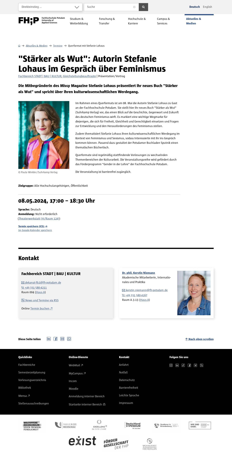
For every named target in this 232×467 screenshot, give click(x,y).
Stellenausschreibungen (33, 403)
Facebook (55, 338)
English (207, 6)
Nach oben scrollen (201, 339)
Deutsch (194, 6)
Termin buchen (39, 308)
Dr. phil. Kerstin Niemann (138, 273)
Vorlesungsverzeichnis (32, 380)
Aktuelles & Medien (37, 45)
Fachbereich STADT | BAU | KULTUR (39, 76)
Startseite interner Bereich (85, 404)
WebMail (74, 365)
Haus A (40, 292)
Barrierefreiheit (128, 387)
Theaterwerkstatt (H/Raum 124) (39, 218)
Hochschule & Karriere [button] (137, 21)
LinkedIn (49, 338)
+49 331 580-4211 (36, 287)
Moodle (73, 388)
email (62, 338)
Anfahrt (124, 364)
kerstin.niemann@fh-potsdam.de (147, 290)
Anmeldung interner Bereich (87, 396)
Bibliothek (24, 387)
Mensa (22, 395)
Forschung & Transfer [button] (107, 21)
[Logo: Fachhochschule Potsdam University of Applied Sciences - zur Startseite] (41, 21)
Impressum (126, 403)
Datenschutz (127, 380)
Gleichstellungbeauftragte (79, 76)
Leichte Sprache (129, 395)
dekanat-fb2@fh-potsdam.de (43, 282)
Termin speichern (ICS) (31, 226)
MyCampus (76, 373)
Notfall (123, 372)
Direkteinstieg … (32, 6)
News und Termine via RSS (42, 300)
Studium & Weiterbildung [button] (79, 21)
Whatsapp (69, 338)
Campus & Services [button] (163, 21)
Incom (73, 381)
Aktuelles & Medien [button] (193, 21)
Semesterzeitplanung (31, 372)
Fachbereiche (26, 364)
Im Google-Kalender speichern (35, 230)
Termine (58, 45)
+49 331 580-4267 (136, 295)
